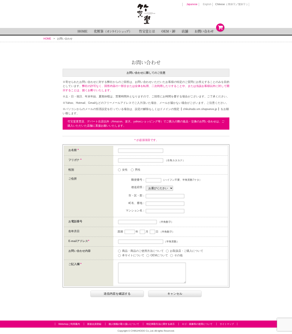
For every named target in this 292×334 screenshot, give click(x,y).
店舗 (185, 31)
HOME (82, 31)
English (207, 4)
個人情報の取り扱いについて (124, 324)
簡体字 (231, 4)
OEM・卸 (168, 31)
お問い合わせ (204, 31)
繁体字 (242, 4)
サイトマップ (227, 324)
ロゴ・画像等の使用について (197, 324)
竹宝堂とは (147, 31)
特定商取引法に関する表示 (160, 324)
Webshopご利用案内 (69, 324)
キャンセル (174, 293)
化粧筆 (113, 31)
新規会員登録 (94, 324)
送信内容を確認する (117, 293)
